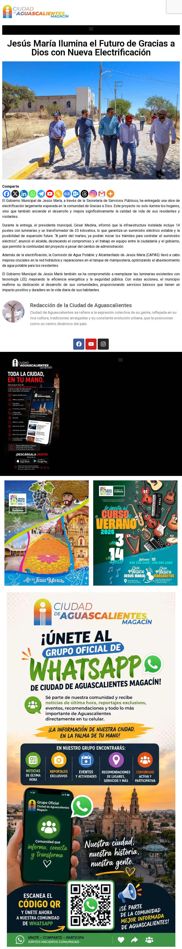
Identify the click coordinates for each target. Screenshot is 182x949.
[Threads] (84, 194)
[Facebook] (6, 194)
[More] (110, 194)
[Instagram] (93, 194)
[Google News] (67, 194)
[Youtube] (50, 194)
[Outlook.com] (76, 194)
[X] (15, 194)
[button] (91, 29)
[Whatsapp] (32, 194)
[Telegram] (41, 194)
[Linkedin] (24, 194)
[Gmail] (102, 194)
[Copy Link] (58, 194)
